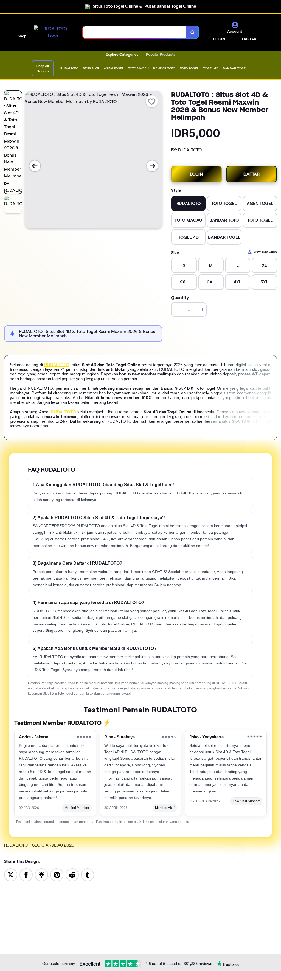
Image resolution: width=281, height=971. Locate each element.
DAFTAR (249, 39)
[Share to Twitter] (10, 874)
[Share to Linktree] (41, 874)
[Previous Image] (35, 166)
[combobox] (135, 32)
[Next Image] (152, 166)
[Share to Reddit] (72, 874)
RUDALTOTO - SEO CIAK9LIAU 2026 (39, 845)
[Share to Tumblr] (87, 874)
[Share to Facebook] (26, 874)
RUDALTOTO (56, 364)
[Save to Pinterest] (56, 874)
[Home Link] (53, 32)
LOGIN (219, 39)
